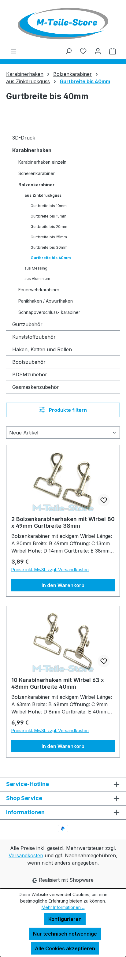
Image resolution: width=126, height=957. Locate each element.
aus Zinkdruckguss (42, 195)
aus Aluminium (37, 278)
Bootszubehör (29, 362)
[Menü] (13, 51)
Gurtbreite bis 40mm (51, 257)
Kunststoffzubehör (34, 337)
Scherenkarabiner (36, 173)
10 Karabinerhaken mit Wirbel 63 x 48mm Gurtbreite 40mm (57, 683)
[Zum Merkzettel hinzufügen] (104, 500)
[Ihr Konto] (98, 51)
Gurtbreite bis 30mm (49, 247)
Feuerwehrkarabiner (38, 289)
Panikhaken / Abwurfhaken (45, 300)
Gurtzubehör (27, 324)
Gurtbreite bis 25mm (49, 237)
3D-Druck (23, 138)
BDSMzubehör (29, 374)
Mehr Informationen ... (63, 907)
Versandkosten (26, 855)
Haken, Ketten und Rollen (42, 349)
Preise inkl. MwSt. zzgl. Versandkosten (50, 569)
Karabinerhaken (31, 150)
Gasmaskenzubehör (35, 387)
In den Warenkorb (63, 585)
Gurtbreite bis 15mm (48, 216)
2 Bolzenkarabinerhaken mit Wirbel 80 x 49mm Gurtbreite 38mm (63, 522)
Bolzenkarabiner (36, 184)
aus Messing (35, 268)
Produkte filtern (67, 410)
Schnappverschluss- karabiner (49, 312)
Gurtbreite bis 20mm (49, 226)
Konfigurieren (65, 919)
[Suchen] (68, 51)
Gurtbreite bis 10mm (49, 205)
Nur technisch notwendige (65, 934)
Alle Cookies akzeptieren (65, 948)
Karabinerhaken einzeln (42, 162)
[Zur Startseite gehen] (63, 23)
